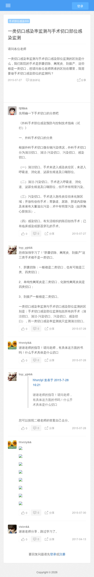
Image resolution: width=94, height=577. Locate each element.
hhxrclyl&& (25, 342)
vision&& (24, 526)
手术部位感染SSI (19, 21)
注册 (62, 554)
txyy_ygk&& (26, 247)
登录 (80, 6)
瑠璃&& (23, 108)
